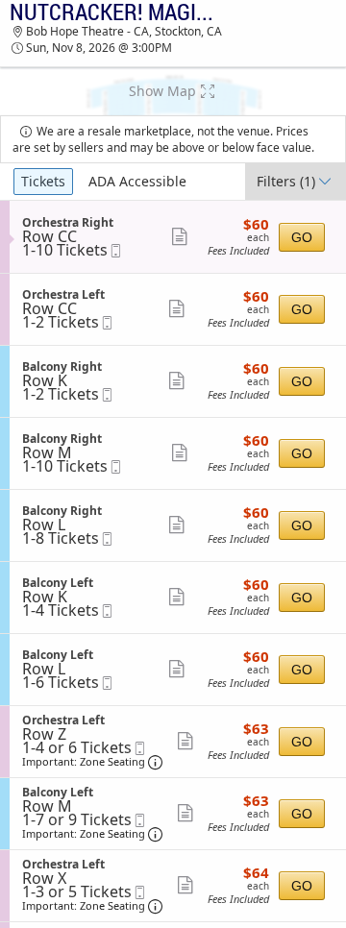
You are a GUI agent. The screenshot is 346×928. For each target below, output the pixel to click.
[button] (173, 91)
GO (301, 237)
